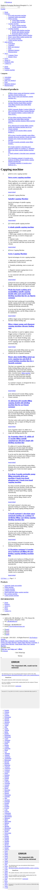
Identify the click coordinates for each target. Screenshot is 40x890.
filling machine (26, 373)
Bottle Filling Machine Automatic (27, 642)
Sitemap (3, 639)
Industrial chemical (13, 50)
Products (7, 14)
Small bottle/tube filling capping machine (20, 35)
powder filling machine (18, 22)
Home (6, 12)
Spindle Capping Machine (18, 199)
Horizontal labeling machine (20, 33)
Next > (5, 578)
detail (14, 192)
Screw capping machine (19, 25)
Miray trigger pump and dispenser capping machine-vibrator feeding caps (21, 326)
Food (9, 48)
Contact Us (7, 63)
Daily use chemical (13, 47)
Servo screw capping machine (19, 177)
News (6, 53)
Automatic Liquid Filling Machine (18, 641)
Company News (13, 55)
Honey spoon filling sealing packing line (20, 37)
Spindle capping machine (19, 27)
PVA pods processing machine (17, 15)
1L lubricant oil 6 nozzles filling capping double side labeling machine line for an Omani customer (20, 404)
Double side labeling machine (20, 32)
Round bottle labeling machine (21, 30)
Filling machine (12, 19)
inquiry (10, 192)
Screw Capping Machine (17, 254)
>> (8, 578)
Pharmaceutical (12, 52)
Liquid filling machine (18, 20)
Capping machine (13, 23)
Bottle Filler (4, 641)
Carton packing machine (15, 40)
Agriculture (11, 43)
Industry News (12, 57)
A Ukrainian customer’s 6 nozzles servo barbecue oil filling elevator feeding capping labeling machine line (21, 553)
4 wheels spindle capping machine (21, 227)
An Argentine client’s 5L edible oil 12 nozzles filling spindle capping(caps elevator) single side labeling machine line (21, 440)
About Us (7, 60)
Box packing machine (14, 38)
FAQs (6, 58)
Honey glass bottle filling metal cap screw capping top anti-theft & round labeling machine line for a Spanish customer (21, 360)
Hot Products (33, 637)
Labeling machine (13, 28)
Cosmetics (11, 45)
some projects (8, 42)
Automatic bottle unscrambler (16, 17)
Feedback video (9, 62)
